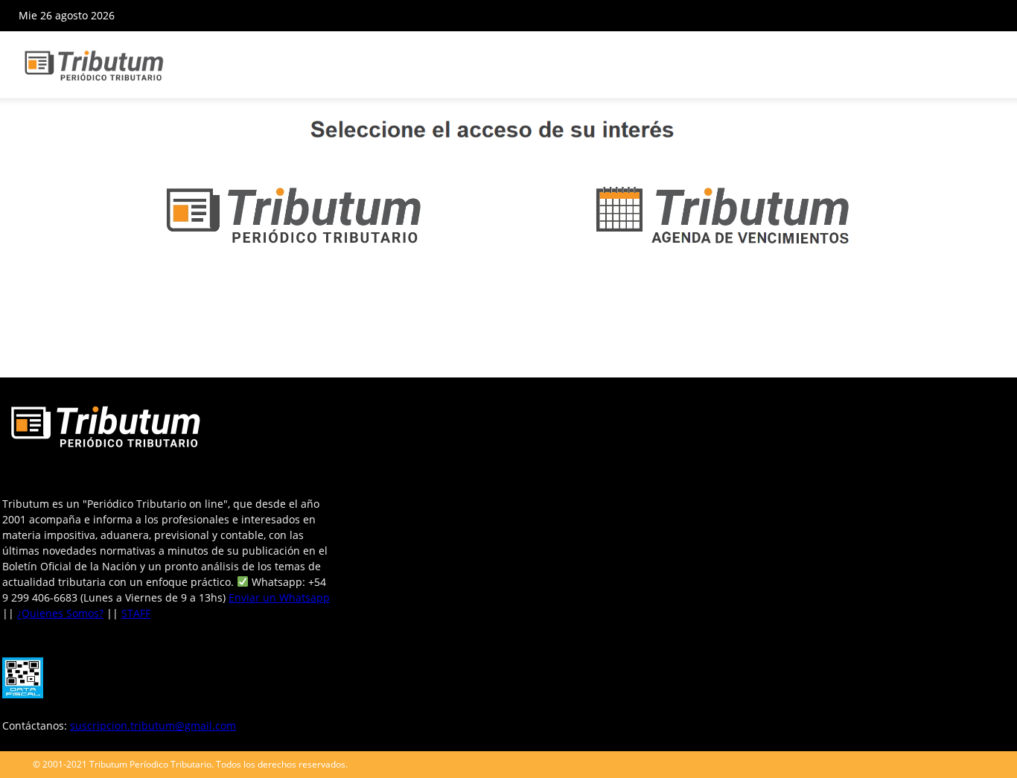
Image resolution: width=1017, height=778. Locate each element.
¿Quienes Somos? (60, 613)
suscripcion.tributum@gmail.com (153, 725)
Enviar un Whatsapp (279, 597)
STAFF (135, 613)
